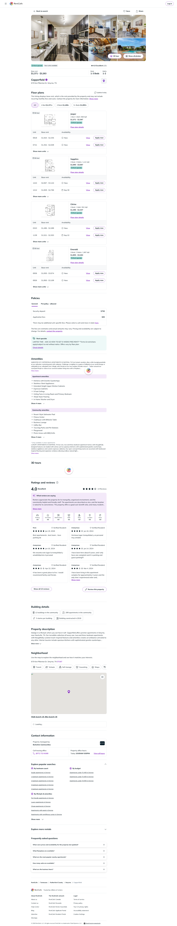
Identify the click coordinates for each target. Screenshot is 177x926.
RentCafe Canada (55, 899)
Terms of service (79, 899)
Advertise (34, 914)
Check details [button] (38, 348)
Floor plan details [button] (77, 127)
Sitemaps (34, 918)
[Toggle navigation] (5, 3)
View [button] (88, 138)
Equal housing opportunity (92, 923)
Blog (32, 910)
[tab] (46, 105)
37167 (59, 662)
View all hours (99, 753)
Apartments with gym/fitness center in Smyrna (46, 814)
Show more (37, 509)
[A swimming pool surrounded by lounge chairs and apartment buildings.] (131, 49)
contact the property (54, 331)
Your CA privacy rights (81, 907)
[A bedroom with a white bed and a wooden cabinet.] (103, 26)
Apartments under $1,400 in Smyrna (81, 773)
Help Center (35, 907)
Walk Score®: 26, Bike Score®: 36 (44, 717)
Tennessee (43, 882)
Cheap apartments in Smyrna (40, 806)
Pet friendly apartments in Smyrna (42, 798)
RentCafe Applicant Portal (57, 910)
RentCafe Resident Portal (57, 914)
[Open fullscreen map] (102, 676)
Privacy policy (78, 903)
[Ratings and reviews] (57, 482)
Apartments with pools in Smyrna (42, 810)
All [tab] (35, 105)
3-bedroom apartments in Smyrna (42, 785)
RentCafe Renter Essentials (58, 907)
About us (34, 899)
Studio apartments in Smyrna (40, 773)
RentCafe (34, 882)
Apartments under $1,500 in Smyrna (81, 777)
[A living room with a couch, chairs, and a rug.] (103, 49)
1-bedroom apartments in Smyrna (42, 777)
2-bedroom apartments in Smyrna (42, 781)
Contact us (34, 903)
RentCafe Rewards (55, 903)
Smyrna (68, 882)
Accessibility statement (81, 910)
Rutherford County (56, 882)
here (96, 323)
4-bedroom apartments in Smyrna (42, 789)
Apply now (99, 138)
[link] (170, 4)
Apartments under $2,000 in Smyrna (81, 781)
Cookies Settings (79, 914)
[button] (59, 38)
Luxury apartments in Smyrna (40, 802)
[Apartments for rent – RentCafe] (16, 3)
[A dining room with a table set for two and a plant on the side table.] (131, 26)
